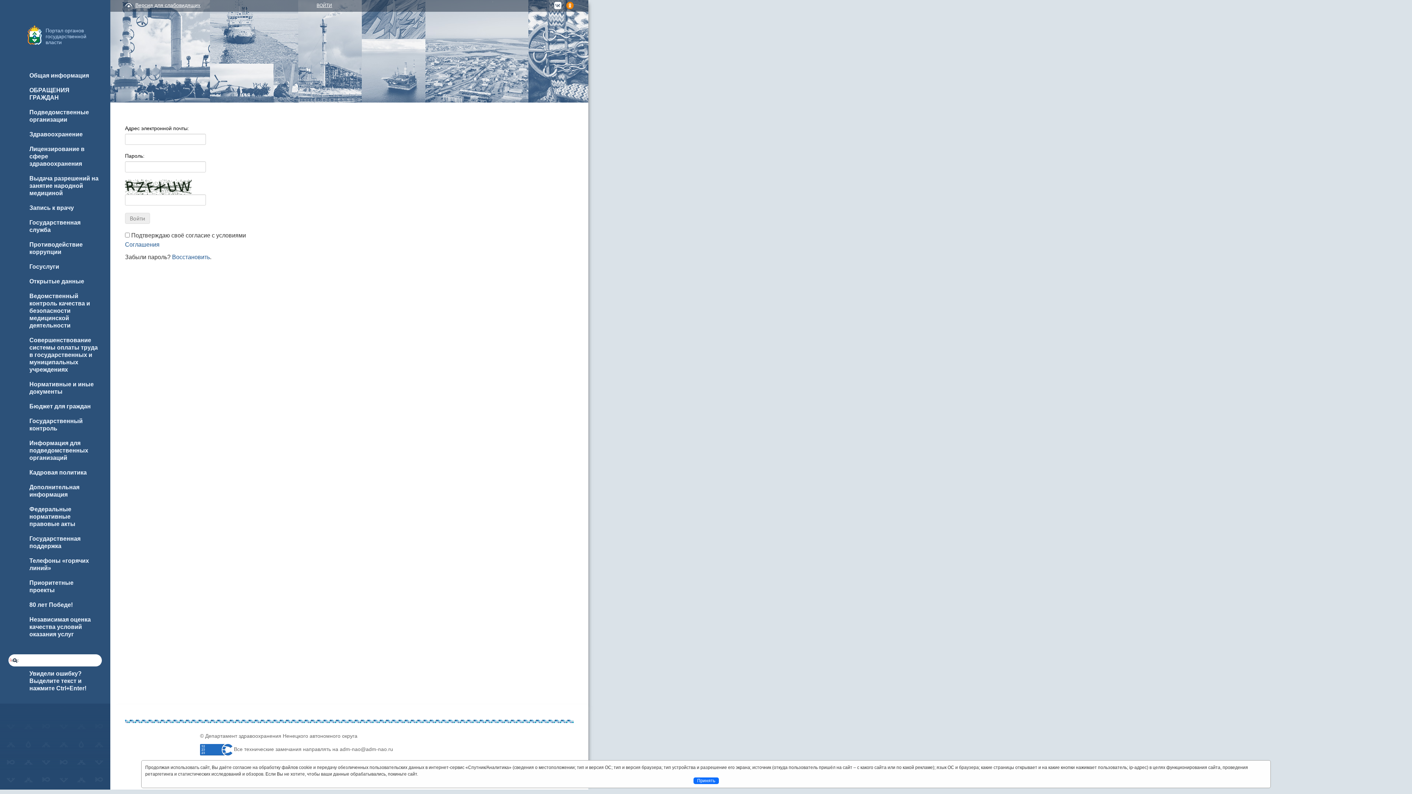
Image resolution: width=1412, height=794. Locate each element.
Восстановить (191, 257)
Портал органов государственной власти (66, 36)
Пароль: (135, 156)
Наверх (15, 776)
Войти (324, 5)
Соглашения (142, 245)
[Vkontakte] (130, 769)
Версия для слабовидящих (167, 5)
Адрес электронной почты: (157, 128)
